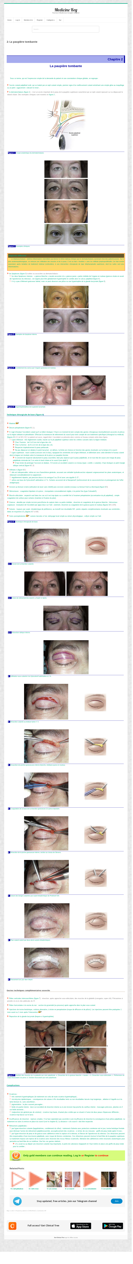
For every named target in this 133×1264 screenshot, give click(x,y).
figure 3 (23, 274)
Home (9, 20)
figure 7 (37, 998)
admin (24, 1211)
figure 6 (39, 415)
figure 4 (96, 279)
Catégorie (51, 20)
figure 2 (52, 95)
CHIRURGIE (32, 1211)
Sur (60, 20)
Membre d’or (28, 20)
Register (40, 20)
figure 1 (27, 92)
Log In (18, 20)
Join (117, 1201)
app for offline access (66, 1237)
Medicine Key (65, 10)
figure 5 (102, 281)
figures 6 (11, 437)
